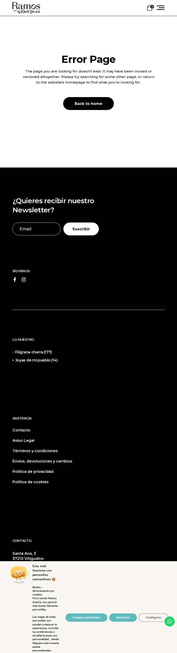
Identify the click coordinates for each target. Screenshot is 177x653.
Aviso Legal (23, 440)
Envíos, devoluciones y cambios (42, 461)
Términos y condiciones (35, 451)
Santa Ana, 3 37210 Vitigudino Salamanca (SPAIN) (30, 558)
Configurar (153, 617)
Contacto (21, 430)
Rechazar (123, 617)
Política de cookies (30, 482)
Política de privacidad (32, 471)
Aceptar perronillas (86, 617)
